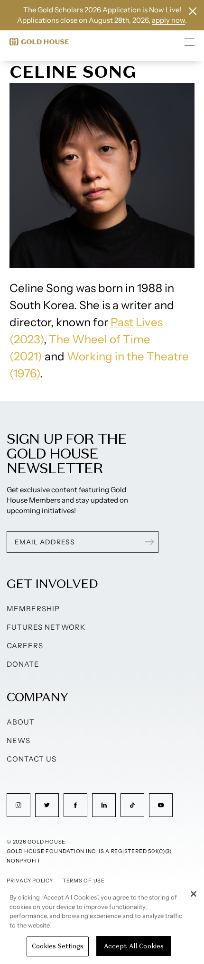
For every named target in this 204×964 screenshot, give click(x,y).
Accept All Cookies (134, 946)
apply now (168, 20)
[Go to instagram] (18, 805)
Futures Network (46, 627)
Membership (33, 608)
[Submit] (149, 542)
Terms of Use (84, 880)
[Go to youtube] (161, 805)
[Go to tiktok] (132, 805)
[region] (102, 923)
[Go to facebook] (75, 805)
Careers (25, 645)
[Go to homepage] (39, 42)
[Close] (193, 893)
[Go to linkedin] (104, 805)
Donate (23, 664)
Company (37, 696)
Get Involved (52, 583)
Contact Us (32, 758)
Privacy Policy (30, 880)
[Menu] (190, 42)
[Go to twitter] (47, 805)
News (18, 740)
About (21, 721)
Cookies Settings (57, 946)
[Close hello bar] (192, 11)
